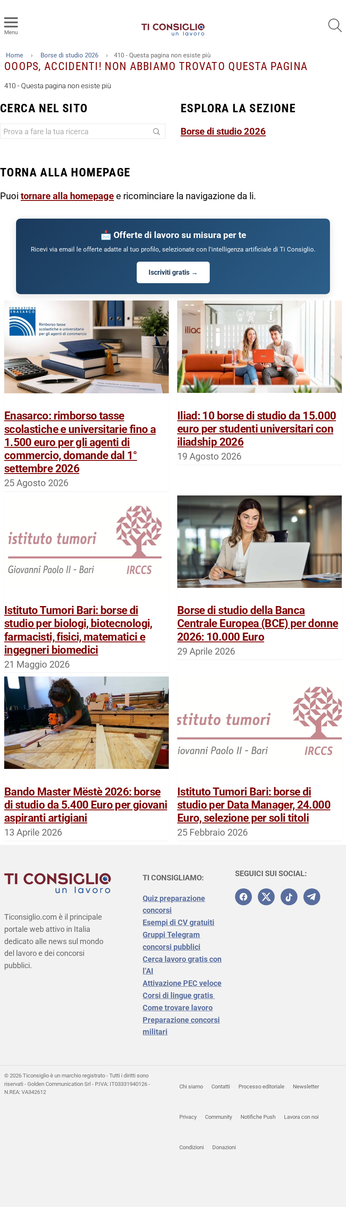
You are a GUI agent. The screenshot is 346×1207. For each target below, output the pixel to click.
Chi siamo (191, 1086)
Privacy (188, 1117)
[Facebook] (243, 896)
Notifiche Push (258, 1117)
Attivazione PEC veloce (182, 983)
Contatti (220, 1086)
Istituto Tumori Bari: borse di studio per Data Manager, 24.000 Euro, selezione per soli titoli (253, 804)
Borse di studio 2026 (223, 131)
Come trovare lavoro (178, 1007)
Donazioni (224, 1147)
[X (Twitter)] (266, 896)
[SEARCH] (335, 25)
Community (218, 1117)
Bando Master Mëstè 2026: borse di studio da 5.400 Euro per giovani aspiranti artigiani (85, 804)
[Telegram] (311, 896)
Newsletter (306, 1086)
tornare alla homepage (67, 196)
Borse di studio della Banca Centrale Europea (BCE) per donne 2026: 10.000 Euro (257, 623)
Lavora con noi (301, 1117)
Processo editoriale (261, 1086)
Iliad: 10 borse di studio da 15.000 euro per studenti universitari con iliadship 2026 (256, 428)
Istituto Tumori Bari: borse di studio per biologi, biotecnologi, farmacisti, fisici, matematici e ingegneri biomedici (78, 630)
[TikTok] (289, 896)
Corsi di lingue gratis (179, 995)
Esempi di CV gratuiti (178, 922)
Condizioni (191, 1147)
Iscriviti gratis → (173, 272)
